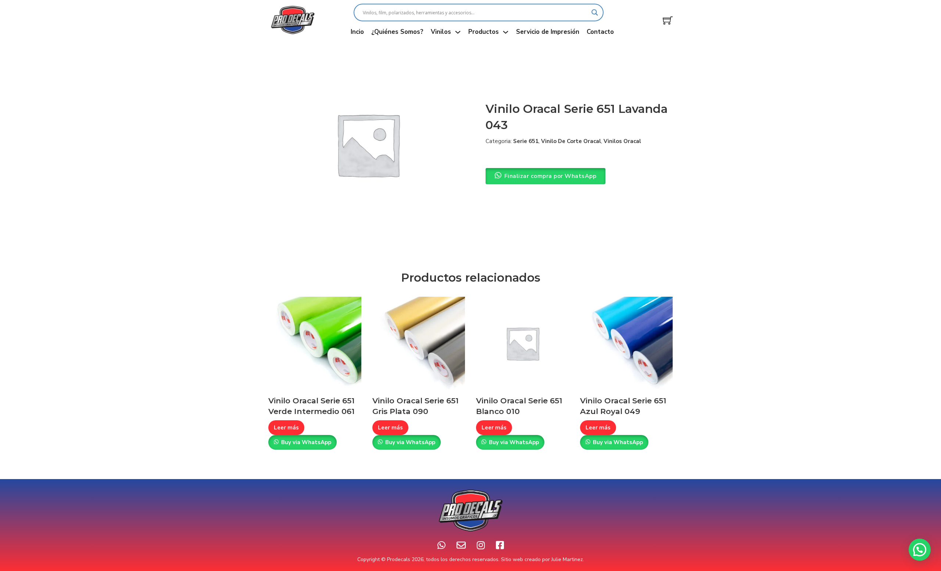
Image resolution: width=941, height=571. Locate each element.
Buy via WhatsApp (306, 442)
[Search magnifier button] (595, 12)
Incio (357, 32)
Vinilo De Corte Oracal (571, 141)
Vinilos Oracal (622, 141)
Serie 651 (526, 141)
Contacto (600, 32)
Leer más (286, 427)
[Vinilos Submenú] (458, 32)
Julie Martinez (567, 559)
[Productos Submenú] (505, 32)
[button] (920, 550)
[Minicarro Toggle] (668, 20)
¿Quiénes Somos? (397, 32)
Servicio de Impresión (547, 32)
